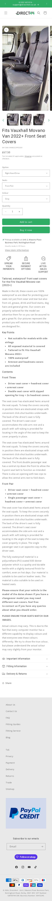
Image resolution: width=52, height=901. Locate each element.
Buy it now (26, 230)
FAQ (8, 717)
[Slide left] (3, 120)
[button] (6, 13)
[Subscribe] (42, 846)
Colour (5, 193)
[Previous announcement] (5, 4)
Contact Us (11, 711)
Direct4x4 (14, 890)
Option (5, 167)
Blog (8, 737)
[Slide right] (49, 120)
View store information (17, 250)
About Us (10, 704)
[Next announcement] (46, 4)
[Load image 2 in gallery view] (26, 119)
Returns (10, 776)
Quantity (6, 206)
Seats (4, 180)
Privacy (9, 756)
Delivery (10, 769)
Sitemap (10, 789)
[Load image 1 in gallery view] (13, 119)
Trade (9, 782)
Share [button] (8, 683)
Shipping (28, 156)
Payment (10, 762)
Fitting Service (13, 730)
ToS (8, 749)
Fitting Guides (13, 724)
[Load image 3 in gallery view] (39, 119)
